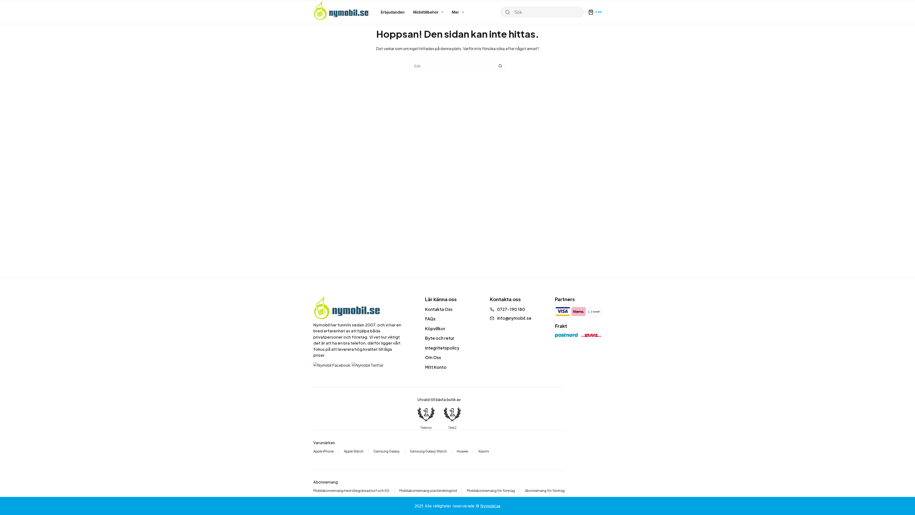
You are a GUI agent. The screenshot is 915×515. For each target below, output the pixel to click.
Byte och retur (439, 338)
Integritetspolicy (442, 347)
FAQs (430, 318)
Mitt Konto (436, 367)
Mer (455, 12)
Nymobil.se (490, 506)
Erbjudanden (393, 12)
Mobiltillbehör (426, 12)
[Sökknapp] (500, 66)
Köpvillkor (435, 328)
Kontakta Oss (438, 309)
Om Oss (433, 357)
